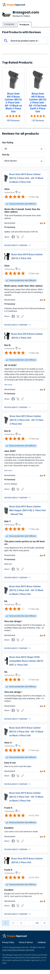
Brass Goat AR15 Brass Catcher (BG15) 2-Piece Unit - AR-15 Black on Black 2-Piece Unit (26, 178)
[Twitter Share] (18, 237)
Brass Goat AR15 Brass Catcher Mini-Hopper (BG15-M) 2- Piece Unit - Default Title (27, 510)
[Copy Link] (22, 237)
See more (8, 385)
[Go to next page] (44, 923)
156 (37, 923)
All (5, 148)
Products (24, 24)
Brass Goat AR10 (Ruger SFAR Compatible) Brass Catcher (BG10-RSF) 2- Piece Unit (26, 661)
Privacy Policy (8, 942)
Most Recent (10, 161)
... (29, 923)
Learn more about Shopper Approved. (18, 950)
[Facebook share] (13, 237)
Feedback (42, 942)
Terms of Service (26, 942)
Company (9, 24)
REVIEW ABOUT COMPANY (16, 245)
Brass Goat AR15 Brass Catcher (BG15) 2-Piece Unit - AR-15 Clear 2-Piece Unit (26, 420)
